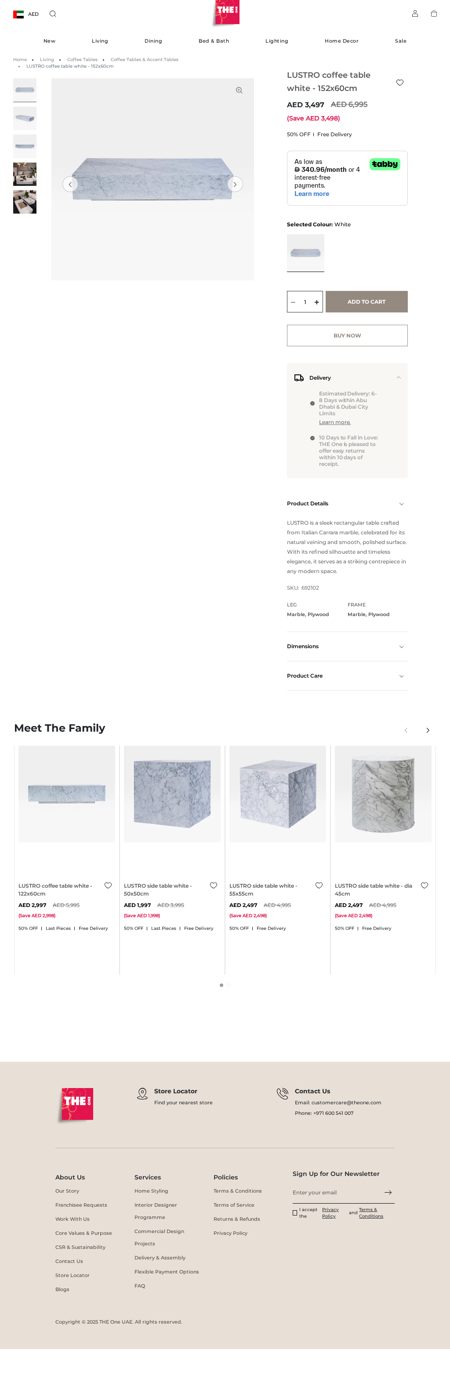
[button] (235, 184)
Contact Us (69, 1261)
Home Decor (342, 41)
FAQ (139, 1286)
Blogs (62, 1289)
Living (100, 41)
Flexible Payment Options (166, 1272)
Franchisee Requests (81, 1205)
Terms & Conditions (238, 1191)
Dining (153, 41)
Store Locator (72, 1275)
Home (20, 59)
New (50, 41)
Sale (400, 41)
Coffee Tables (82, 59)
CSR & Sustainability (80, 1247)
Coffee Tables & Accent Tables (144, 59)
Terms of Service (234, 1205)
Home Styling (151, 1191)
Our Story (67, 1191)
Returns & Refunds (237, 1219)
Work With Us (72, 1219)
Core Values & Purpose (83, 1233)
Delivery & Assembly (159, 1258)
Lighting (276, 41)
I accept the (308, 1213)
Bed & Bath (214, 41)
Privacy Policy (230, 1233)
